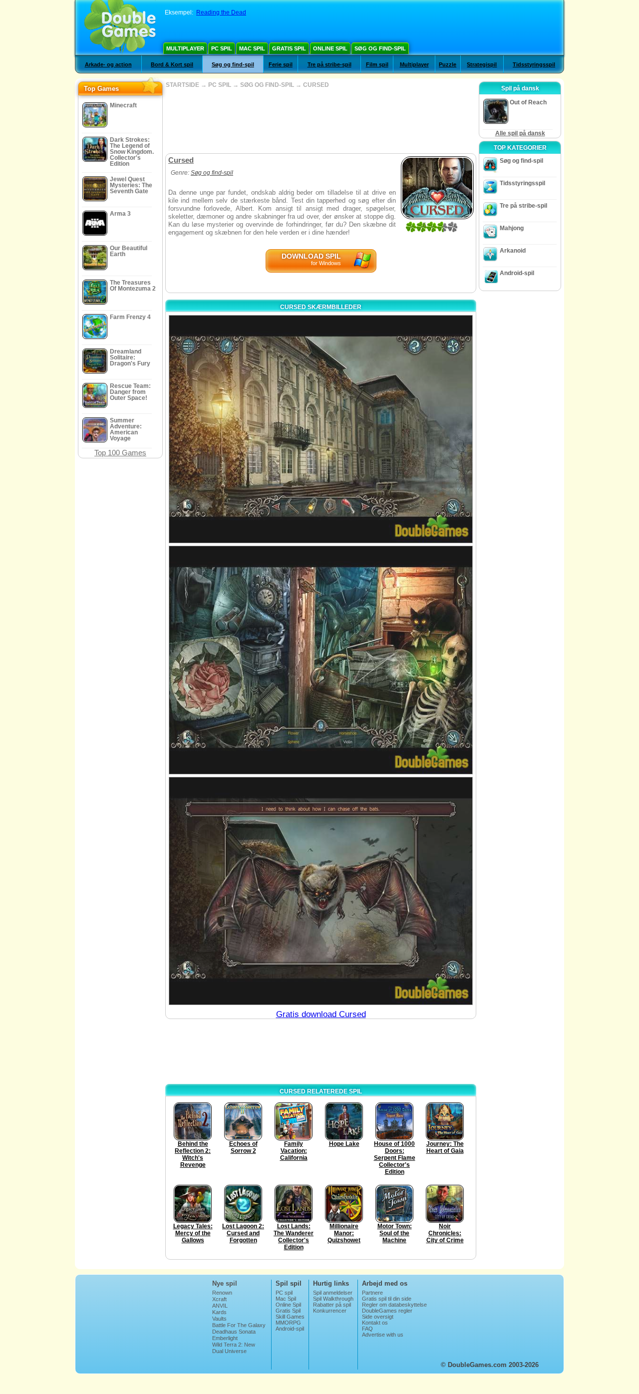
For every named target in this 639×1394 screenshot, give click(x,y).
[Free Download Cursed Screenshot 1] (321, 429)
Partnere (372, 1293)
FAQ (367, 1329)
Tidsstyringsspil (534, 64)
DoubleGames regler (387, 1311)
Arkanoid (513, 250)
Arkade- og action (108, 64)
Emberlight (225, 1338)
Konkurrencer (329, 1311)
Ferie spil (281, 64)
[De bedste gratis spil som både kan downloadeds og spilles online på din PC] (120, 27)
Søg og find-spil (380, 48)
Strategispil (482, 64)
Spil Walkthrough (333, 1299)
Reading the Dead (221, 12)
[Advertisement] (320, 121)
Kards (219, 1312)
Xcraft (219, 1299)
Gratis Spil (289, 48)
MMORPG (288, 1323)
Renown (222, 1293)
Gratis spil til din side (386, 1299)
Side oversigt (377, 1317)
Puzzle (447, 64)
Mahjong (512, 228)
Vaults (219, 1319)
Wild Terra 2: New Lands (233, 1348)
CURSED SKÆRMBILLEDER (320, 307)
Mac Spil (252, 48)
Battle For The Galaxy (239, 1325)
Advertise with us (382, 1335)
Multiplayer (185, 48)
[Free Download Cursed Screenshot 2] (321, 660)
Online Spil (330, 48)
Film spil (377, 64)
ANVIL (220, 1306)
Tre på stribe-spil (329, 64)
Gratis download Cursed (321, 1014)
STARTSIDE (182, 84)
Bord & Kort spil (172, 64)
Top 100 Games (120, 452)
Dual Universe (229, 1351)
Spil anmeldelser (332, 1293)
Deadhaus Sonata (234, 1332)
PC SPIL (219, 84)
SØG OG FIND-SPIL (267, 84)
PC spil (221, 48)
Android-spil (517, 273)
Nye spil (224, 1283)
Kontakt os (375, 1323)
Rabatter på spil (332, 1305)
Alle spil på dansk (520, 133)
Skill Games (290, 1317)
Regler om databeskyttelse (394, 1305)
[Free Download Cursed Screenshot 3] (321, 891)
